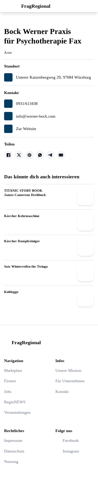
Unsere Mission (68, 370)
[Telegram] (50, 155)
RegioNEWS (15, 402)
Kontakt (62, 391)
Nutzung (11, 461)
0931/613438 (27, 103)
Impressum (13, 440)
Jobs (7, 391)
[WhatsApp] (40, 155)
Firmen (10, 381)
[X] (19, 155)
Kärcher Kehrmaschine (21, 216)
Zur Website (26, 128)
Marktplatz (13, 370)
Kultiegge (11, 292)
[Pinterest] (29, 155)
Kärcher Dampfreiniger (22, 241)
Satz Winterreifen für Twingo (26, 266)
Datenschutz (14, 451)
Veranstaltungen (17, 412)
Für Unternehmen (70, 381)
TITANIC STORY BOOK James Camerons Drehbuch (25, 193)
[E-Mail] (61, 155)
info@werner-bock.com (35, 116)
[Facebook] (8, 155)
